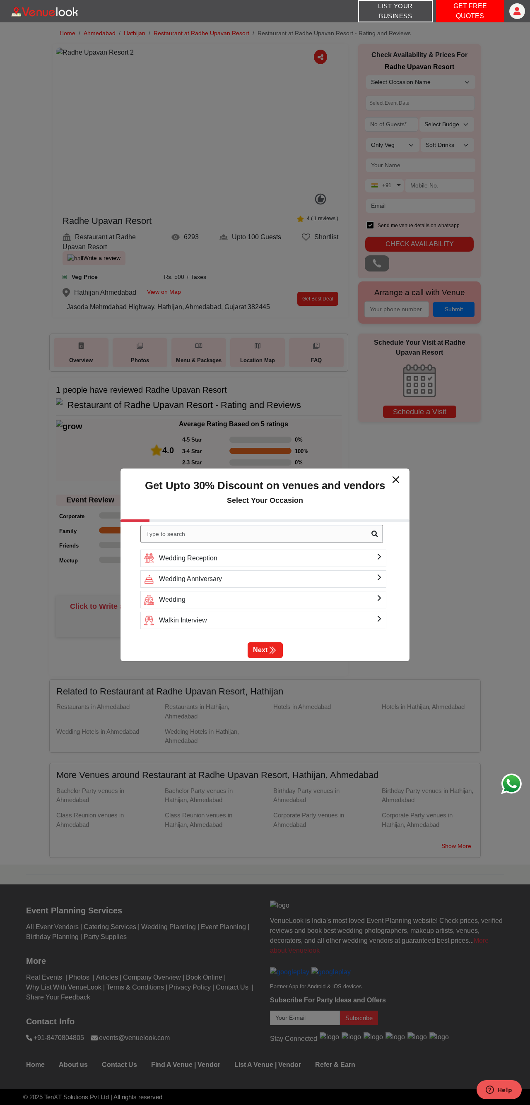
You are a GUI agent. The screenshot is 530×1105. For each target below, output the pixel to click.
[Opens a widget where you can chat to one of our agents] (499, 1090)
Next (260, 649)
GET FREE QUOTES (470, 10)
